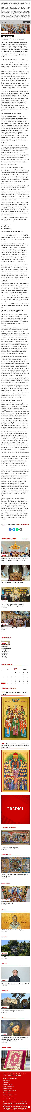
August (15, 669)
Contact (5, 1075)
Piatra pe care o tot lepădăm (10, 848)
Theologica (4, 990)
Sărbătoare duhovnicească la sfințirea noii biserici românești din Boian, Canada (14, 559)
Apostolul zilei (5, 883)
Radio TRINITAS (6, 1080)
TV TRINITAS (5, 1082)
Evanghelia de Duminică (8, 827)
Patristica (4, 937)
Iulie (7, 669)
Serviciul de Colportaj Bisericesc (10, 1094)
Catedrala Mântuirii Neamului (10, 1090)
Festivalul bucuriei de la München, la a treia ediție (14, 628)
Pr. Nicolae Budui (12, 39)
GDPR (13, 22)
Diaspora (4, 32)
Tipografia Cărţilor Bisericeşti (9, 1098)
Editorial (3, 964)
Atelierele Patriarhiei (7, 1096)
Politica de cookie (7, 1074)
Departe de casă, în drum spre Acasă (12, 582)
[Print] (21, 529)
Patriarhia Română (7, 1088)
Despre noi (10, 1075)
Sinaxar (3, 910)
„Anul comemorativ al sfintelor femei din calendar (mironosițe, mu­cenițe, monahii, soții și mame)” (15, 745)
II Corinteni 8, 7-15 (7, 903)
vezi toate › (25, 539)
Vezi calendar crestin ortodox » (9, 688)
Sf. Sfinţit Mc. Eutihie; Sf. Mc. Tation (12, 930)
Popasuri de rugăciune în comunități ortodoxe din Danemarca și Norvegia (12, 605)
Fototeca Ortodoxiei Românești (10, 1078)
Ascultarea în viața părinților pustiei (12, 1011)
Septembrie (24, 669)
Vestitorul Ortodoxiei (7, 1084)
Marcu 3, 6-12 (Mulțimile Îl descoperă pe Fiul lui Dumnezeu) (14, 875)
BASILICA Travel (6, 1092)
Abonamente (17, 1075)
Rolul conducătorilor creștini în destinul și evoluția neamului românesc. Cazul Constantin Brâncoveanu (14, 1039)
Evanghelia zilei (6, 854)
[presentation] (1, 669)
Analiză (3, 1017)
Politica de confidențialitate (18, 1074)
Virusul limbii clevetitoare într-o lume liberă (15, 984)
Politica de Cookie (5, 22)
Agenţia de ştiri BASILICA (8, 1086)
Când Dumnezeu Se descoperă (10, 957)
